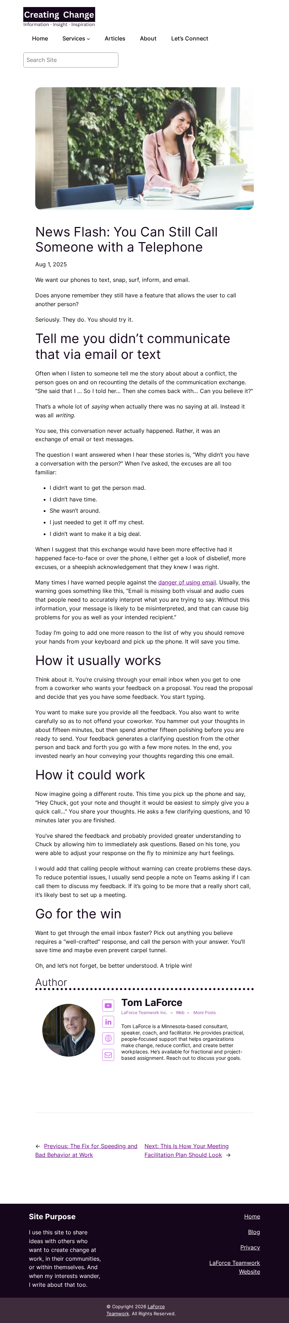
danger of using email (187, 582)
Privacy (250, 1247)
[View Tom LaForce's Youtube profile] (108, 1006)
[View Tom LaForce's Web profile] (108, 1038)
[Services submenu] (88, 38)
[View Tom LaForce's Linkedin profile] (108, 1022)
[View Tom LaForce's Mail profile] (108, 1055)
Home (252, 1216)
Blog (254, 1231)
